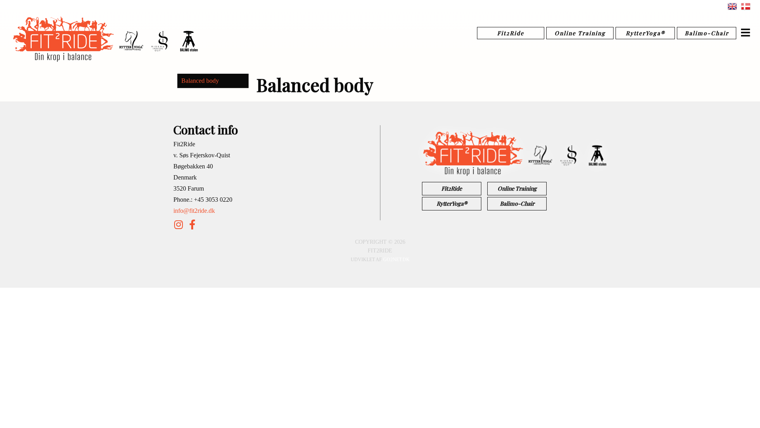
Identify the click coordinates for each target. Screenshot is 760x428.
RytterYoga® (645, 33)
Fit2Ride (510, 33)
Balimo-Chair (707, 33)
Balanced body (200, 80)
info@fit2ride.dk (194, 210)
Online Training (580, 33)
